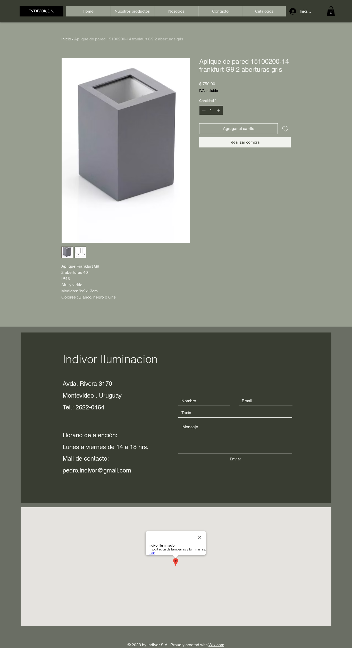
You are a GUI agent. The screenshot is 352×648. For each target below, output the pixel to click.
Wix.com (216, 644)
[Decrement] (203, 110)
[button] (331, 11)
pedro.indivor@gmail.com (97, 470)
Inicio (66, 39)
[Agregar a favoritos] (285, 128)
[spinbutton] (211, 110)
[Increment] (219, 110)
